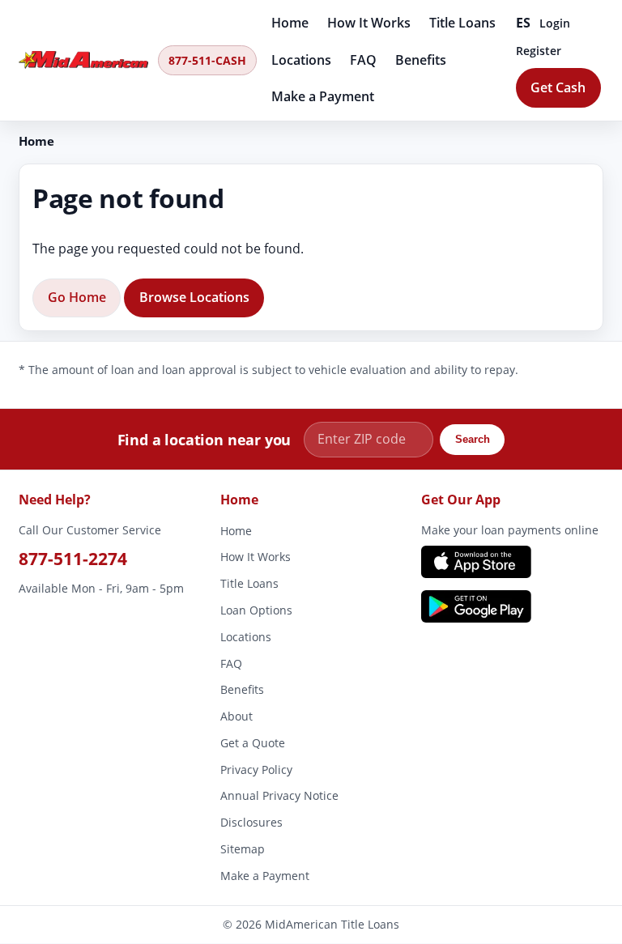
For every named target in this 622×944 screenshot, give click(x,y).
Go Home (77, 297)
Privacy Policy (256, 769)
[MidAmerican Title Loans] (83, 60)
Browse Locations (194, 297)
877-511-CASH (207, 60)
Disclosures (251, 823)
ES (523, 23)
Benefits (420, 60)
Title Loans (462, 23)
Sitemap (242, 849)
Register (538, 50)
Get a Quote (252, 743)
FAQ (363, 60)
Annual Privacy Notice (279, 796)
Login (554, 23)
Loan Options (256, 610)
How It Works (369, 23)
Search (472, 439)
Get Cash (558, 87)
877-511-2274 (73, 558)
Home (290, 23)
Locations (301, 60)
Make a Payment (322, 96)
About (236, 717)
